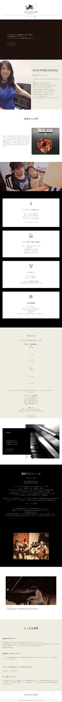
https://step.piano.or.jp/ (8, 647)
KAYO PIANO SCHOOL (31, 12)
